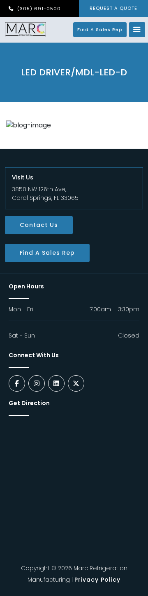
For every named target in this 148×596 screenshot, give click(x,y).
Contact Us (39, 225)
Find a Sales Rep (100, 29)
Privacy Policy (97, 580)
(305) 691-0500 (38, 8)
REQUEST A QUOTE (113, 8)
